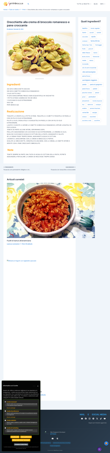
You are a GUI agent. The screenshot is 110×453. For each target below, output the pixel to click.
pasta (84, 84)
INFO (101, 4)
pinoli (83, 97)
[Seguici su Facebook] (86, 419)
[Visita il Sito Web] (57, 438)
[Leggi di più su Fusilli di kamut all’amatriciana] (51, 210)
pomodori (92, 97)
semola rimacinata (95, 108)
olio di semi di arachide (89, 68)
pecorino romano (87, 92)
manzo (91, 60)
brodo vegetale (95, 28)
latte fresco (86, 53)
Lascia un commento (13, 244)
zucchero (93, 117)
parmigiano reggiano (89, 80)
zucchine (97, 120)
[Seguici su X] (97, 419)
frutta (83, 49)
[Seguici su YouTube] (105, 419)
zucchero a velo (86, 120)
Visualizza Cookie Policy (21, 444)
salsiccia (90, 104)
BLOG (96, 4)
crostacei (84, 41)
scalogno (98, 104)
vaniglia (94, 112)
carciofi (91, 32)
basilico (84, 28)
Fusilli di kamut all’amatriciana (19, 241)
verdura (84, 116)
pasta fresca (86, 89)
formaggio (98, 45)
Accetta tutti (14, 437)
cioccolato (85, 36)
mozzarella (85, 64)
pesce (97, 92)
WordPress (56, 450)
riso (83, 104)
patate (95, 89)
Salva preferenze (26, 437)
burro (84, 32)
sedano (84, 108)
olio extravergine (88, 72)
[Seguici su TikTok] (101, 419)
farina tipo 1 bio (87, 45)
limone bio (96, 56)
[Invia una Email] (82, 419)
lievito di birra (86, 56)
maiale (84, 60)
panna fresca (86, 76)
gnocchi (91, 48)
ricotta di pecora (97, 101)
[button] (28, 4)
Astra (61, 450)
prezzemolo (85, 101)
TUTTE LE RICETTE (83, 4)
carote (99, 32)
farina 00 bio (95, 41)
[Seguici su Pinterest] (93, 419)
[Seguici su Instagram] (89, 419)
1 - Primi (22, 244)
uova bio (85, 112)
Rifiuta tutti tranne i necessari (21, 440)
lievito (95, 53)
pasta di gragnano (96, 84)
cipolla (93, 37)
